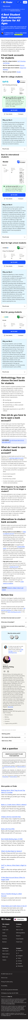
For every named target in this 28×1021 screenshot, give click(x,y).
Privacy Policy (5, 776)
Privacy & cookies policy (7, 981)
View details (9, 114)
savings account (14, 566)
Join (25, 2)
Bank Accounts (6, 6)
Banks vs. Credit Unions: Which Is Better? (14, 804)
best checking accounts (14, 611)
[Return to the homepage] (8, 2)
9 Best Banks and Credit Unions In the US (14, 906)
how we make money (10, 1003)
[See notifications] (21, 2)
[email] (4, 671)
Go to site (14, 110)
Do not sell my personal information (9, 989)
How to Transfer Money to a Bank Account (11, 895)
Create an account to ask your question (14, 754)
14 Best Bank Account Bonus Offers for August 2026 (13, 878)
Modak (19, 72)
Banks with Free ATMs (8, 829)
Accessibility (4, 985)
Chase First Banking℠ (8, 251)
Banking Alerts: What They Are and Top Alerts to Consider (13, 791)
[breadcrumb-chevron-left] (2, 6)
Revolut (22, 65)
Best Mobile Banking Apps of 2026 (11, 839)
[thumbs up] (11, 637)
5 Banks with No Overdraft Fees (11, 816)
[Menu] (2, 2)
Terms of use (4, 977)
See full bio (10, 706)
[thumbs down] (16, 637)
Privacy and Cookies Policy (9, 766)
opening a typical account (16, 458)
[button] (14, 734)
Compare (20, 114)
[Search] (17, 2)
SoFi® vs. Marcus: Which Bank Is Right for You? (13, 866)
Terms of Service (13, 776)
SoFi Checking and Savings (9, 85)
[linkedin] (8, 671)
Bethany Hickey (8, 667)
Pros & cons (5, 148)
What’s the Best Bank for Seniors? (11, 851)
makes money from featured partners (11, 9)
